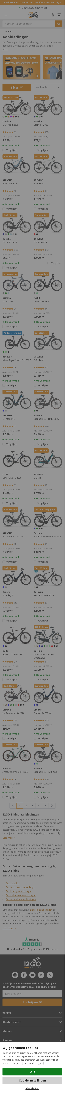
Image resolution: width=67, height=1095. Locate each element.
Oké (32, 1072)
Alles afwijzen (32, 1088)
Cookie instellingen (32, 1080)
